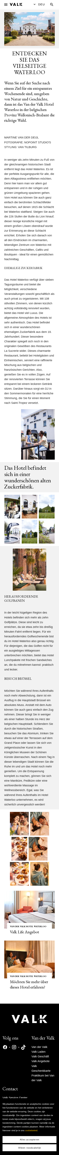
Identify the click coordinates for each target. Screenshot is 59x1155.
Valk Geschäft (40, 1056)
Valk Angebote (40, 1061)
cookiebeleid (31, 1130)
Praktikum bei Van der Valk (42, 1078)
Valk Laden (38, 1051)
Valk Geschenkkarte (41, 1068)
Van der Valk (39, 1047)
